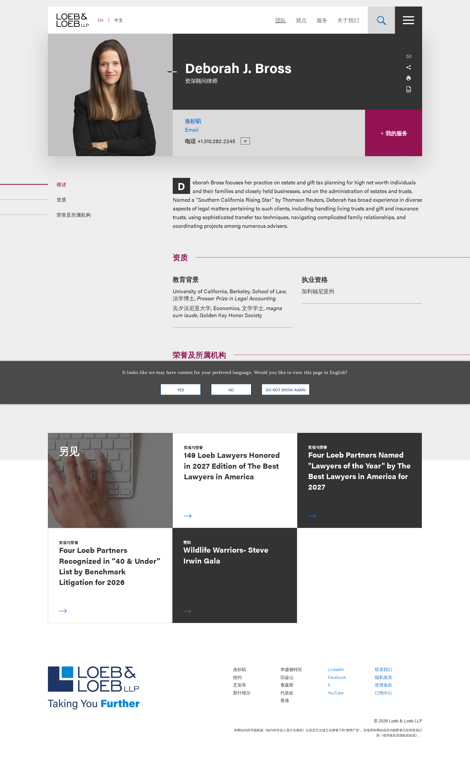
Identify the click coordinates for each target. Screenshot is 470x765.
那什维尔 (242, 693)
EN (100, 20)
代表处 (286, 693)
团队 (280, 20)
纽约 (237, 677)
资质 (61, 199)
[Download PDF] (408, 89)
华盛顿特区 (291, 669)
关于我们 (348, 20)
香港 (284, 700)
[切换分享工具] (408, 67)
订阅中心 (383, 693)
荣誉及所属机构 (74, 214)
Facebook (337, 677)
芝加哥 (239, 685)
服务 (322, 20)
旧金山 (286, 677)
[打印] (408, 78)
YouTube (336, 693)
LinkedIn (336, 669)
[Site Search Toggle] (381, 20)
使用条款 (383, 685)
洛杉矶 (193, 121)
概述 (61, 184)
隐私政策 (383, 677)
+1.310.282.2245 (216, 141)
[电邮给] (409, 56)
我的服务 (395, 133)
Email (192, 129)
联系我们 (383, 669)
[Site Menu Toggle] (408, 20)
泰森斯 (286, 685)
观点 (301, 20)
